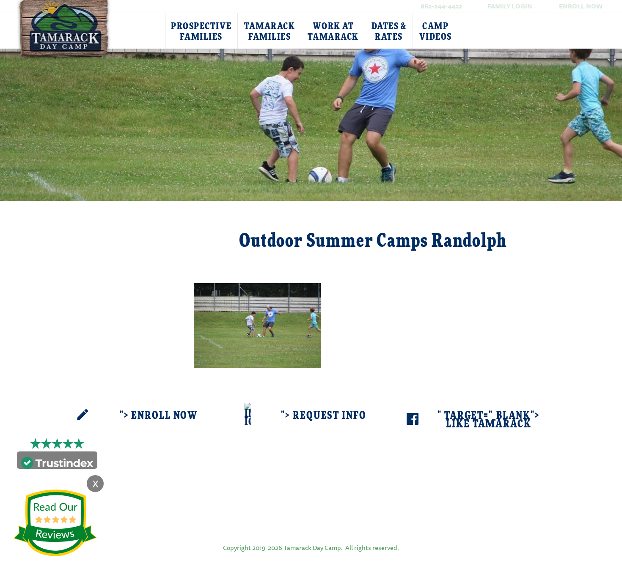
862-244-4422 (441, 6)
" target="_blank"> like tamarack (489, 419)
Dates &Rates (389, 31)
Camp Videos (435, 31)
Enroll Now (581, 6)
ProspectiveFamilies (201, 31)
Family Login (509, 6)
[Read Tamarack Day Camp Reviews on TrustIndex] (57, 461)
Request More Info (125, 231)
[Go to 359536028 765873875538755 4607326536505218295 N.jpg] (257, 324)
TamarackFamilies (269, 31)
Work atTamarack (333, 31)
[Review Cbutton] (55, 523)
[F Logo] (311, 518)
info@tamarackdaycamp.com (324, 487)
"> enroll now (159, 415)
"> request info (323, 415)
